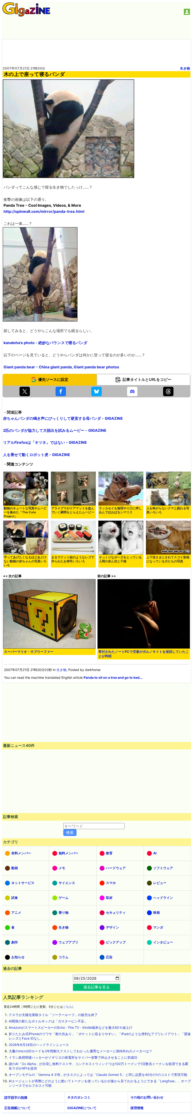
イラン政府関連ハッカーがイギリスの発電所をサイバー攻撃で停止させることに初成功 (73, 1057)
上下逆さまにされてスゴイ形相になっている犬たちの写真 (167, 559)
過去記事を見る (96, 987)
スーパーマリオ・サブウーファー (28, 652)
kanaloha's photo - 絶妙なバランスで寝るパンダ (45, 342)
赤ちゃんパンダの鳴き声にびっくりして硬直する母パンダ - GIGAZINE (63, 418)
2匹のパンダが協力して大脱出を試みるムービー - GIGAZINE (54, 430)
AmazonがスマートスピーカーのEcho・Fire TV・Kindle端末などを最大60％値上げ (70, 1027)
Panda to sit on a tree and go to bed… (113, 677)
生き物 (185, 68)
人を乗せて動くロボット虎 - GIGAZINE (36, 454)
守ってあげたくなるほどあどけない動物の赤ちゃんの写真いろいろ (25, 561)
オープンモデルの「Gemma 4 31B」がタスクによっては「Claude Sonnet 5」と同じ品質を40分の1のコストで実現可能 (98, 1075)
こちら (67, 1006)
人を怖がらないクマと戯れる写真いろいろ (167, 510)
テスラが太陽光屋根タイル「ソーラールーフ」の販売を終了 (53, 1015)
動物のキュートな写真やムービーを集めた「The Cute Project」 (25, 512)
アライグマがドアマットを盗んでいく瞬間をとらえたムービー (72, 510)
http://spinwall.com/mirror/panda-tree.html (44, 211)
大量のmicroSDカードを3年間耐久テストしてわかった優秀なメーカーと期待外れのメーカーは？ (80, 1051)
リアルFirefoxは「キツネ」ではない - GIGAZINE (45, 442)
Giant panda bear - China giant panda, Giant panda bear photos (61, 367)
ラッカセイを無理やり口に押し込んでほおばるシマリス (120, 510)
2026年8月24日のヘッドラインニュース (39, 1045)
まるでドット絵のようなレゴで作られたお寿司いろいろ (72, 559)
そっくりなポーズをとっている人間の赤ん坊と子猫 (120, 559)
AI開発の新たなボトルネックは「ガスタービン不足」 (48, 1021)
